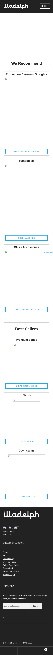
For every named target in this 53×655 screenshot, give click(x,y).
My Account (9, 651)
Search (26, 651)
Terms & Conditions (11, 571)
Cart (40, 648)
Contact (6, 552)
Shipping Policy (9, 562)
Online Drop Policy (11, 565)
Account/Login (9, 574)
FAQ (4, 555)
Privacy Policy (8, 568)
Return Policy (8, 558)
